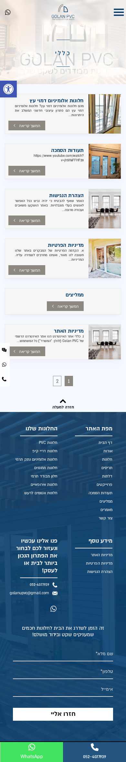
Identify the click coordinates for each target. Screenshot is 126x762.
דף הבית (105, 442)
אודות (107, 451)
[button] (8, 89)
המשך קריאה (29, 125)
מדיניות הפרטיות (66, 245)
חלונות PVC (48, 442)
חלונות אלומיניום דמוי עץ (57, 100)
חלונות (107, 459)
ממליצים (75, 295)
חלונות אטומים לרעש (41, 493)
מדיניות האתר (69, 331)
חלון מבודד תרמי (44, 476)
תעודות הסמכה (67, 150)
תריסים (106, 468)
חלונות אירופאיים (44, 484)
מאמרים (106, 509)
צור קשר (105, 518)
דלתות (107, 476)
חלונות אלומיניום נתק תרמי (36, 459)
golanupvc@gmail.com (31, 593)
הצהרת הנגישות (66, 195)
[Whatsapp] (8, 12)
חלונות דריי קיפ (45, 451)
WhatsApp (32, 756)
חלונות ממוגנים (46, 468)
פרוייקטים (104, 484)
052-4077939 (39, 584)
